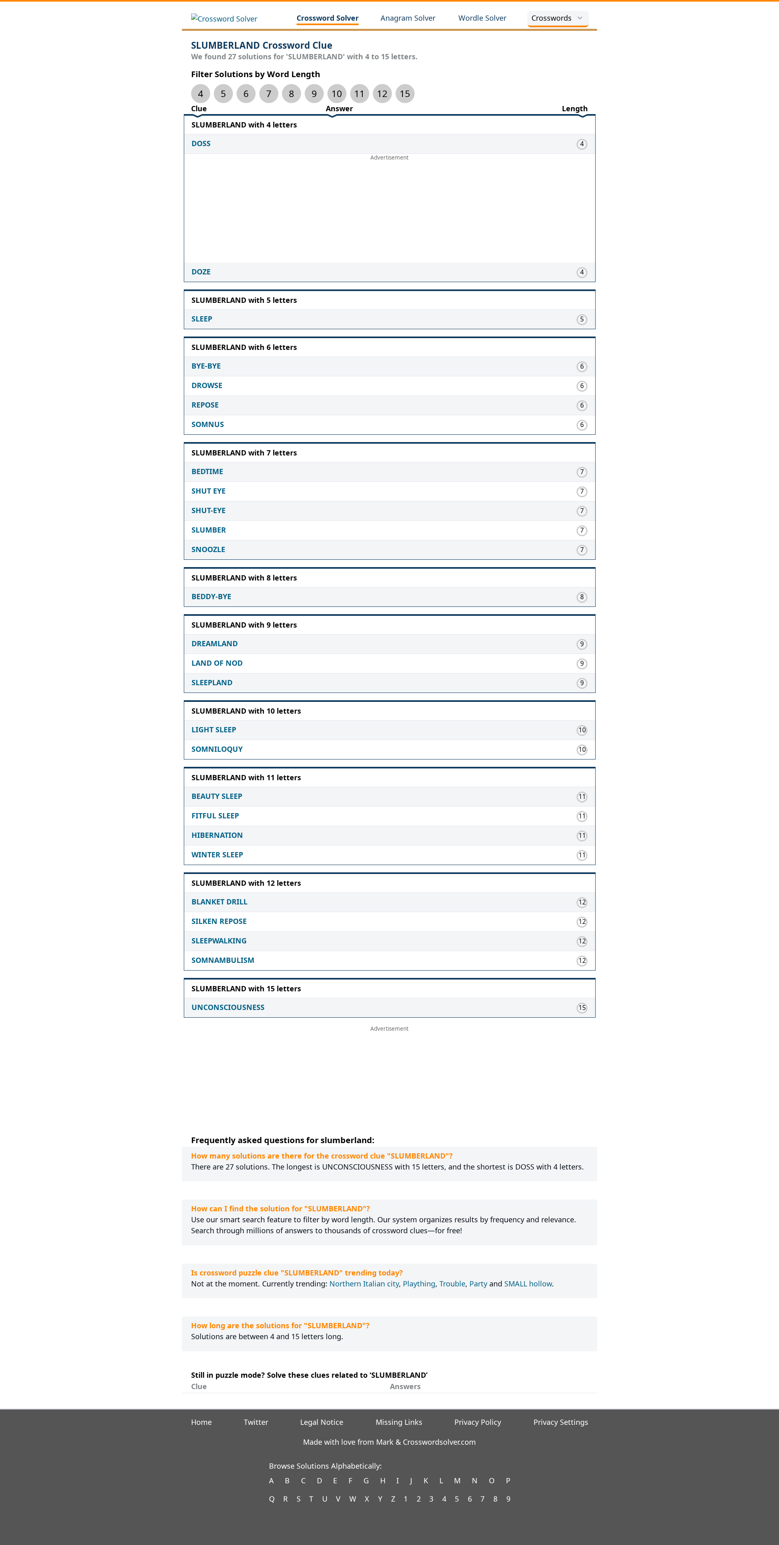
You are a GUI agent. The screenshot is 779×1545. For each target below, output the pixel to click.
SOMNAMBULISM (223, 960)
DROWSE (207, 385)
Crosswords (552, 18)
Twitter (256, 1422)
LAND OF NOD (217, 663)
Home (201, 1422)
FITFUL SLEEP (215, 815)
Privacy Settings (561, 1422)
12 (382, 93)
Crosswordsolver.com (439, 1442)
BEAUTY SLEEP (217, 796)
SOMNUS (208, 424)
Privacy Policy (477, 1422)
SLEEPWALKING (219, 940)
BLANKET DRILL (219, 901)
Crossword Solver (328, 18)
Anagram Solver (408, 18)
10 (336, 93)
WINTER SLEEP (217, 854)
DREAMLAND (215, 643)
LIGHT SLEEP (214, 729)
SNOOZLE (208, 549)
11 (359, 93)
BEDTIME (207, 471)
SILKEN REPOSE (219, 921)
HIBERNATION (217, 835)
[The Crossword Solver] (233, 18)
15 (405, 93)
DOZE (201, 271)
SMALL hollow (528, 1283)
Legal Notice (321, 1422)
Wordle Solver (482, 18)
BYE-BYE (206, 366)
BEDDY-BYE (211, 596)
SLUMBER (209, 530)
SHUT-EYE (209, 510)
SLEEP (202, 319)
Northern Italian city (364, 1283)
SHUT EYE (209, 491)
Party (478, 1283)
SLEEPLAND (212, 682)
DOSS (201, 143)
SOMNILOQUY (217, 749)
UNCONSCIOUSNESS (228, 1007)
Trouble (452, 1283)
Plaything (419, 1283)
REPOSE (205, 405)
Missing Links (399, 1422)
